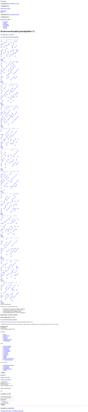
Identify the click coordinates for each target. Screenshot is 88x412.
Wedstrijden (5, 24)
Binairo (5, 357)
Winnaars (5, 26)
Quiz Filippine (6, 349)
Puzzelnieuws (6, 25)
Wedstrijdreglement (7, 368)
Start (2, 59)
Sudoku (5, 356)
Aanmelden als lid (4, 3)
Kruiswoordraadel (7, 346)
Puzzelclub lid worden (14, 3)
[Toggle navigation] (4, 12)
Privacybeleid (6, 366)
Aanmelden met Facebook (17, 410)
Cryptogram (6, 353)
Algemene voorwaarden (8, 365)
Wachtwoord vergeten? (5, 403)
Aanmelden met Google (6, 410)
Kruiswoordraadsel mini (8, 358)
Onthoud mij (5, 402)
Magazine (5, 337)
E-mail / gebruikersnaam (6, 396)
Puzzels (5, 23)
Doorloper (5, 354)
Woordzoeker (6, 348)
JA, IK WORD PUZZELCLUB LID (9, 319)
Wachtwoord (3, 399)
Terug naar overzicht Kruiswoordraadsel (9, 37)
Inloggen (3, 372)
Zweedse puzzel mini (8, 359)
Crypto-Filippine (7, 351)
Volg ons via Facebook (6, 379)
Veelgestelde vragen (7, 339)
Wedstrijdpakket (6, 340)
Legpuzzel (5, 352)
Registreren (3, 375)
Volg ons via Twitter (5, 377)
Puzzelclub (5, 21)
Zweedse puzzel (6, 347)
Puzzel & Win (6, 335)
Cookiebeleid (6, 367)
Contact (5, 28)
